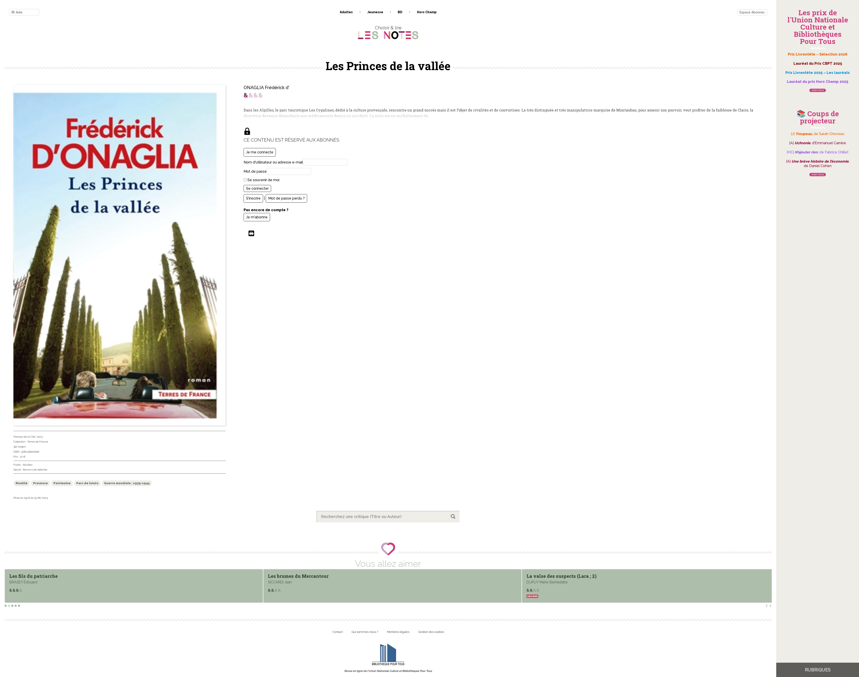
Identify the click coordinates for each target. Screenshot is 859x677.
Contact (337, 632)
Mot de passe (255, 171)
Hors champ (427, 12)
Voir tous (818, 90)
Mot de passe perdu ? (286, 198)
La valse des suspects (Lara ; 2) (303, 576)
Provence (40, 483)
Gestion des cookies (431, 632)
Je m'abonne (257, 217)
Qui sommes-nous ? (365, 632)
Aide (19, 12)
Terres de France (37, 441)
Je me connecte (259, 152)
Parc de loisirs (87, 483)
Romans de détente (35, 469)
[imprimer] (251, 233)
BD (400, 12)
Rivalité (22, 483)
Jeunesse (375, 12)
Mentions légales (398, 632)
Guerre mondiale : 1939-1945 (127, 483)
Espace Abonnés (752, 12)
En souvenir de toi (547, 576)
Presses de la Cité (24, 436)
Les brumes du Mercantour (39, 576)
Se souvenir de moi (263, 180)
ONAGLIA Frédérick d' (266, 87)
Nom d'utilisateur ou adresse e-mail (273, 162)
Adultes (346, 12)
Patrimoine (62, 483)
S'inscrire (253, 198)
